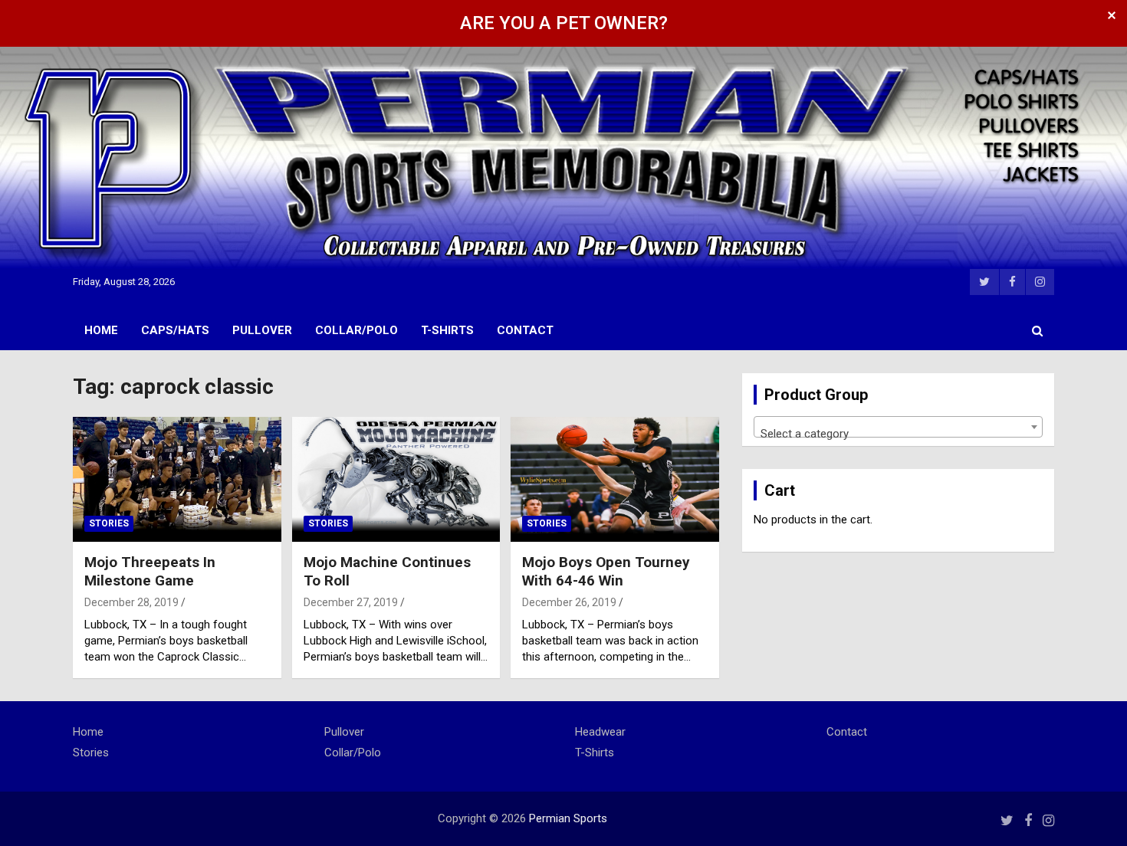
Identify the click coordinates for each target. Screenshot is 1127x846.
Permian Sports (568, 818)
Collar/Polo (356, 330)
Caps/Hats (175, 330)
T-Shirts (447, 330)
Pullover (262, 330)
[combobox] (898, 427)
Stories (109, 523)
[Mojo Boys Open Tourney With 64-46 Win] (615, 479)
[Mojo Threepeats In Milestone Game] (176, 479)
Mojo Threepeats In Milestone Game (149, 571)
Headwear (600, 732)
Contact (525, 330)
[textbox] (898, 433)
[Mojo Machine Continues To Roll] (396, 479)
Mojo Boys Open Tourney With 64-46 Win (606, 571)
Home (101, 330)
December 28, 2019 (131, 602)
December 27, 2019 (351, 602)
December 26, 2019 (569, 602)
